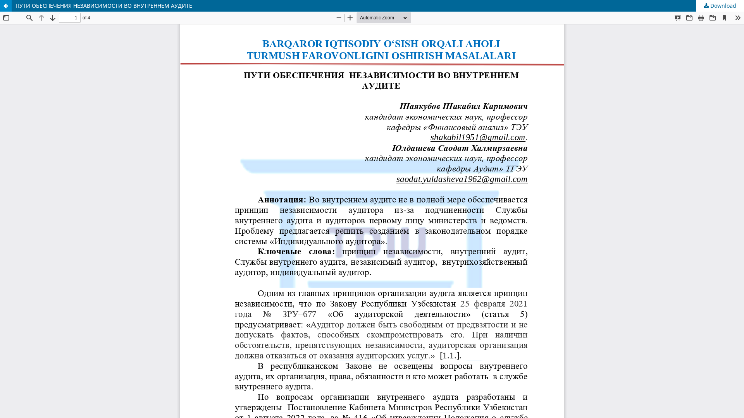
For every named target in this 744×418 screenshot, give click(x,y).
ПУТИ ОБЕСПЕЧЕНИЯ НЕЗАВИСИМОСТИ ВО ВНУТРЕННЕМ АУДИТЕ (104, 5)
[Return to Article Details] (6, 6)
